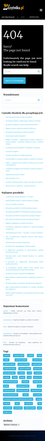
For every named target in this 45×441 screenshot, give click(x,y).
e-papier (6, 377)
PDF (39, 403)
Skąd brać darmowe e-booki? (15, 175)
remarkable (18, 408)
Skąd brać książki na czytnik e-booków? (26, 320)
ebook (15, 377)
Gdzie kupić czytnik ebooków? (16, 136)
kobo (39, 386)
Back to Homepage (14, 80)
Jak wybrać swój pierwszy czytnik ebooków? (20, 132)
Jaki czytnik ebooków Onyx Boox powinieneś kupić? (22, 219)
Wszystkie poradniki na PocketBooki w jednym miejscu (24, 212)
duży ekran (37, 369)
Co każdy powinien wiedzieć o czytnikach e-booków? (23, 148)
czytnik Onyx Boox (9, 369)
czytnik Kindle (37, 364)
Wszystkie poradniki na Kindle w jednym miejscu (21, 208)
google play (37, 382)
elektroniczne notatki (10, 382)
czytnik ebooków (24, 364)
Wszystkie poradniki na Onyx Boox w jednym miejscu (23, 216)
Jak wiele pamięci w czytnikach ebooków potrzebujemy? (24, 283)
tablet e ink (7, 412)
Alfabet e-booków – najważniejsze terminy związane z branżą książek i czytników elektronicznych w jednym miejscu (24, 142)
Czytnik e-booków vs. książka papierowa (19, 155)
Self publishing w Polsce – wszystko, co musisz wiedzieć (24, 233)
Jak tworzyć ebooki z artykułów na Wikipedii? (20, 274)
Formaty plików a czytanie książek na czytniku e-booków (24, 159)
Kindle (6, 386)
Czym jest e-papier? (12, 151)
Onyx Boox (28, 403)
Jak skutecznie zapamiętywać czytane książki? (20, 246)
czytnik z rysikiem (24, 369)
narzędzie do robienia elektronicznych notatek (18, 399)
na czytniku (37, 395)
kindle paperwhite (22, 386)
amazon (6, 355)
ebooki (22, 377)
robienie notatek (30, 408)
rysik (39, 408)
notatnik (6, 403)
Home (23, 17)
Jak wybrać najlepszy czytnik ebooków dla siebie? (22, 125)
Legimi (26, 395)
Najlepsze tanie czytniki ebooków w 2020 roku (21, 128)
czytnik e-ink (37, 360)
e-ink (29, 373)
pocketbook (7, 408)
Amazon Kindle (18, 355)
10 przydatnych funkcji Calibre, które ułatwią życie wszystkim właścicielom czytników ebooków (24, 269)
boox (39, 355)
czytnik (6, 360)
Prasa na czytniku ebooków (15, 204)
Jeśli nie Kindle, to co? (13, 178)
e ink (29, 377)
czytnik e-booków (21, 360)
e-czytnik (21, 373)
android (30, 355)
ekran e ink (37, 377)
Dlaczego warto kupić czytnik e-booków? (19, 117)
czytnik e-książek (9, 364)
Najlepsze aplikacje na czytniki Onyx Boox (19, 223)
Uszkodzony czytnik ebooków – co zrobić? (20, 197)
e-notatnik (38, 373)
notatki (39, 399)
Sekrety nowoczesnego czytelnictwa (18, 242)
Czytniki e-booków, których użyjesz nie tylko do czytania (24, 182)
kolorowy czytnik (9, 390)
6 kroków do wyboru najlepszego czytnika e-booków (23, 121)
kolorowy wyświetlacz (10, 395)
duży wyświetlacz (9, 373)
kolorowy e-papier (22, 390)
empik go (25, 382)
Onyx (17, 403)
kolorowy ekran (36, 390)
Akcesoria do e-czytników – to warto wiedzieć (20, 186)
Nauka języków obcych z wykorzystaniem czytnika (22, 201)
